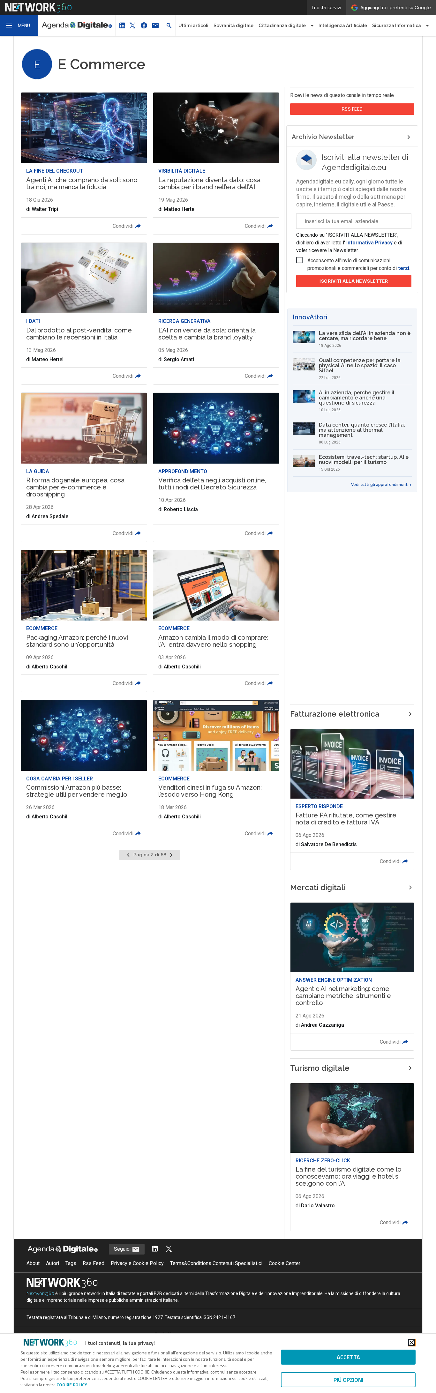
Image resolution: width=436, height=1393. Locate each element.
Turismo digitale (320, 1068)
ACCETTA (348, 1357)
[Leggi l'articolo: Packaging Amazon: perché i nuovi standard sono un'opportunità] (84, 621)
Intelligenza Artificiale (343, 25)
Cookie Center (284, 1263)
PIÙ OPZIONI (348, 1379)
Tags (70, 1263)
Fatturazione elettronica (335, 714)
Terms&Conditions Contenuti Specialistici (216, 1263)
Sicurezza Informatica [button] (396, 25)
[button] (19, 25)
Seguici (123, 1249)
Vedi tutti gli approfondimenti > (381, 484)
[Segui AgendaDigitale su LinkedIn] (155, 1249)
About (33, 1263)
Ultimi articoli (193, 25)
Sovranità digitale (233, 25)
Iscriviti (353, 281)
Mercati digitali (318, 887)
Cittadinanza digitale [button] (282, 25)
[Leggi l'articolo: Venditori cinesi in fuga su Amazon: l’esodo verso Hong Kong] (216, 771)
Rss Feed (93, 1263)
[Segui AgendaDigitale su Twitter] (169, 1249)
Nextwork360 (40, 1293)
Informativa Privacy (369, 243)
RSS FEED (352, 109)
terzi (403, 268)
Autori (52, 1263)
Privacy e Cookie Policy (137, 1263)
